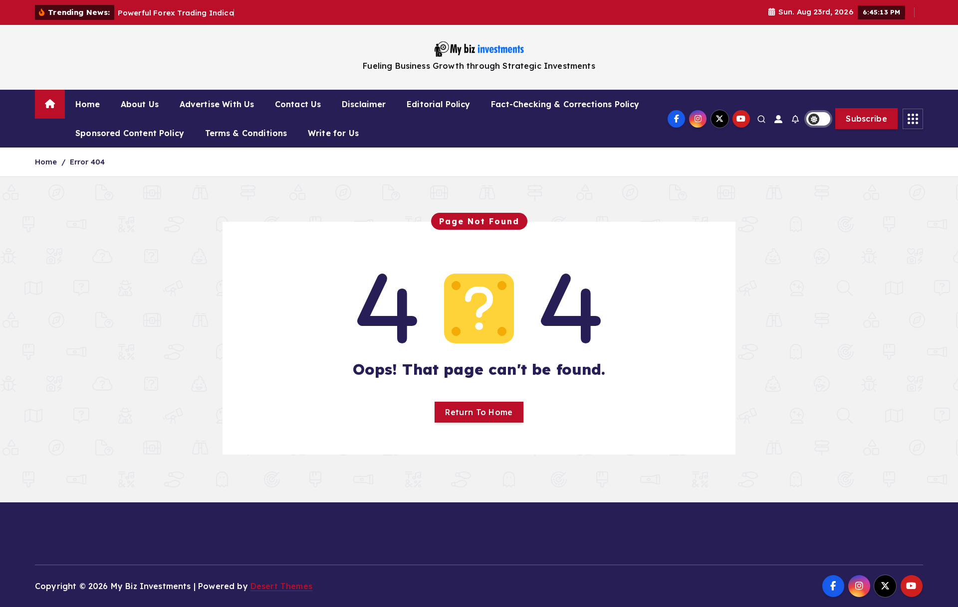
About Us (140, 104)
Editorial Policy (439, 104)
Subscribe (866, 119)
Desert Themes (281, 586)
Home (87, 104)
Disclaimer (364, 104)
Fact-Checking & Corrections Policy (565, 104)
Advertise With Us (217, 104)
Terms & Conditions (246, 133)
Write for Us (333, 133)
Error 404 (87, 161)
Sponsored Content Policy (129, 133)
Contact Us (298, 104)
